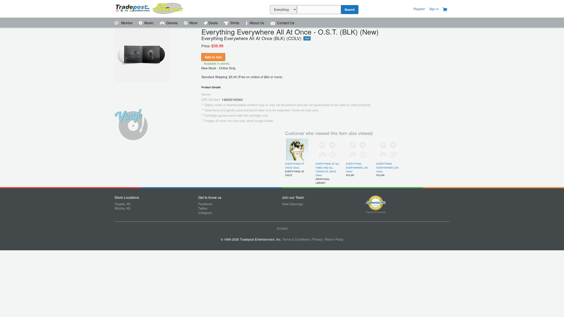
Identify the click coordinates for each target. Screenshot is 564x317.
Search (350, 9)
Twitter (203, 208)
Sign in (434, 9)
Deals (213, 22)
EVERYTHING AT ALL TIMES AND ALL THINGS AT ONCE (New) (327, 169)
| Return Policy (333, 239)
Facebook (205, 204)
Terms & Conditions (296, 239)
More (193, 22)
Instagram (205, 212)
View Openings (292, 204)
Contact (282, 228)
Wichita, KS (122, 208)
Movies (126, 22)
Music (148, 22)
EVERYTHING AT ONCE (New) (294, 165)
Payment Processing (375, 212)
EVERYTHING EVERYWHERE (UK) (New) (357, 167)
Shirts (234, 22)
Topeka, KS (122, 204)
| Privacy (316, 239)
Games (171, 22)
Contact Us (285, 22)
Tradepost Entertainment (156, 8)
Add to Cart (213, 57)
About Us (257, 22)
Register (419, 9)
